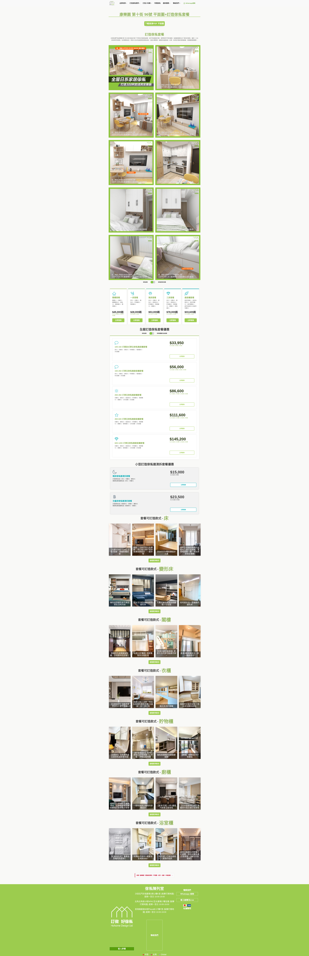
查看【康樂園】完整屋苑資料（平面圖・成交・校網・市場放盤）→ (155, 875)
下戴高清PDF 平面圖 (154, 23)
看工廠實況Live (187, 900)
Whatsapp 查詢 (187, 894)
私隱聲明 (187, 908)
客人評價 (122, 949)
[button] (123, 3)
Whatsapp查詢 (190, 3)
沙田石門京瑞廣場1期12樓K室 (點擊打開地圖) (154, 894)
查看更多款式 (154, 560)
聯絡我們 (154, 935)
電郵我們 (187, 890)
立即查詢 (118, 320)
